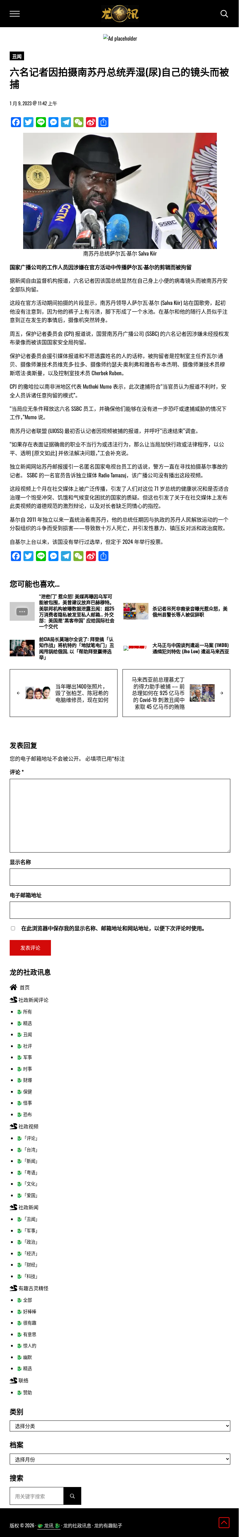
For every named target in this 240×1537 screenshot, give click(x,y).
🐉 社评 (24, 1045)
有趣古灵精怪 (32, 1288)
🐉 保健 (24, 1091)
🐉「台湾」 (28, 1149)
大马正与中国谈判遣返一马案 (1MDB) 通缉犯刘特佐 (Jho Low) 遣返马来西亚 (190, 648)
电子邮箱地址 (26, 895)
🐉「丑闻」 (28, 1219)
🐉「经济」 (28, 1253)
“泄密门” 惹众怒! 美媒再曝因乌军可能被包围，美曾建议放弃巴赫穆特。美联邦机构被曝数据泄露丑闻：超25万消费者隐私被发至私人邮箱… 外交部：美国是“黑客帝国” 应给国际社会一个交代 (76, 611)
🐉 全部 (24, 1299)
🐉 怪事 (24, 1102)
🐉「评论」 (28, 1138)
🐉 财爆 (24, 1080)
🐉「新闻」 (28, 1160)
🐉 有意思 (26, 1334)
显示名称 (20, 862)
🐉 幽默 (24, 1357)
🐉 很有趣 (26, 1322)
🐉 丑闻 (24, 1034)
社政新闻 (27, 1207)
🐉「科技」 (28, 1276)
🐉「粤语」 (28, 1172)
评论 (17, 772)
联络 (22, 1380)
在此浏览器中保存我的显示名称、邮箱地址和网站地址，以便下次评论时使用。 (114, 928)
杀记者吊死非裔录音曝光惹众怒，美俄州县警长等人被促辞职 (190, 611)
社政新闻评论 (32, 999)
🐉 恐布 (24, 1114)
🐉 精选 (24, 1023)
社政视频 (27, 1126)
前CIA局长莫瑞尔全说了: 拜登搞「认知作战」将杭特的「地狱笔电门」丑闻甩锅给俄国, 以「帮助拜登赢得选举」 (76, 648)
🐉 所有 (24, 1011)
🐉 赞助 (24, 1392)
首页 (23, 987)
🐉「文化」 (28, 1183)
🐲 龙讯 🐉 (48, 1525)
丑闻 (17, 55)
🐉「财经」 (28, 1264)
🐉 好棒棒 (26, 1311)
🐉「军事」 (28, 1230)
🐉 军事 (24, 1057)
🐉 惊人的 (26, 1345)
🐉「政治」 (28, 1241)
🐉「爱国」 (28, 1195)
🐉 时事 (24, 1068)
